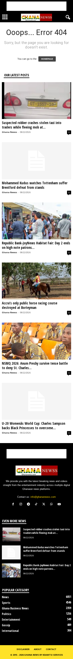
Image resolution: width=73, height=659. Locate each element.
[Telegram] (29, 504)
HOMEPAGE (47, 59)
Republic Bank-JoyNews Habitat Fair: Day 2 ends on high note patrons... (36, 245)
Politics (6, 614)
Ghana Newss (9, 132)
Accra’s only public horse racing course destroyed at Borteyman (29, 305)
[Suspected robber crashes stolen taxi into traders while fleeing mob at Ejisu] (36, 100)
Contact (51, 649)
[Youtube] (59, 504)
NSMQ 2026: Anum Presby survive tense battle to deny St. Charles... (35, 365)
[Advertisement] (36, 6)
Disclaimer (23, 649)
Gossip (6, 625)
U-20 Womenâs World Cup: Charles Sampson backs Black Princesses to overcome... (33, 425)
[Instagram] (21, 504)
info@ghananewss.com (43, 496)
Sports (6, 603)
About (38, 649)
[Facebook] (14, 504)
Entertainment (11, 619)
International (10, 631)
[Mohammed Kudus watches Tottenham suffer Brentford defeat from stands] (36, 160)
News (5, 597)
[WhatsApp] (52, 504)
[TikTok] (37, 504)
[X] (44, 504)
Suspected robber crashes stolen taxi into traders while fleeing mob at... (31, 125)
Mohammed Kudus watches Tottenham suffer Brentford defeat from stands (34, 185)
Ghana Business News (15, 608)
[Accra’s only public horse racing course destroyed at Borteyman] (36, 281)
